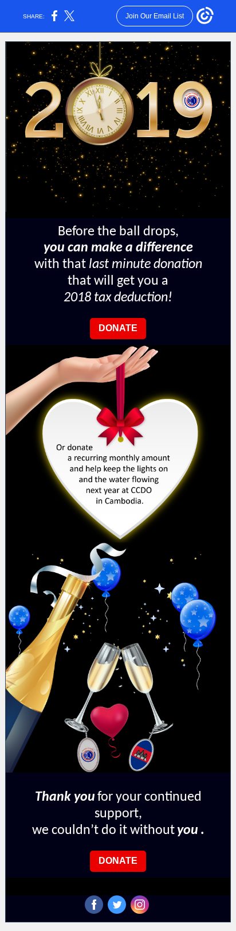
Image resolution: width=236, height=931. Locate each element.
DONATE (118, 328)
